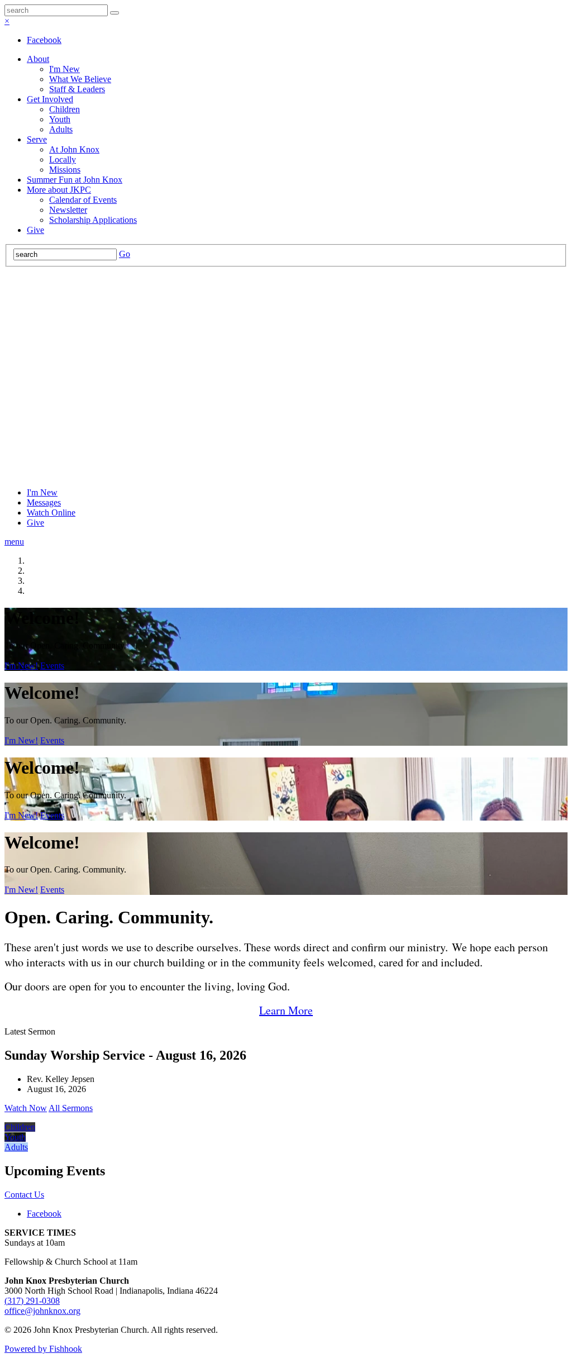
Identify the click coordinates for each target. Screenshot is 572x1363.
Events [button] (52, 665)
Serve (37, 139)
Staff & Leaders (77, 89)
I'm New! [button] (21, 665)
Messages (44, 502)
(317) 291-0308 (32, 1300)
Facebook (44, 40)
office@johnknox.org (42, 1311)
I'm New (64, 69)
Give (35, 230)
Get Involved (50, 99)
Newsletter (68, 210)
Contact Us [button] (24, 1194)
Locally (62, 159)
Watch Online (51, 512)
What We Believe (80, 79)
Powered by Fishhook (43, 1349)
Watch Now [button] (25, 1108)
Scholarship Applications (93, 220)
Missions (64, 169)
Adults (61, 129)
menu (14, 541)
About (38, 59)
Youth (59, 119)
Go (124, 254)
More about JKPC (59, 189)
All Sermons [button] (71, 1108)
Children (64, 109)
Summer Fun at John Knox (74, 179)
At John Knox (74, 149)
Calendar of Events (83, 199)
